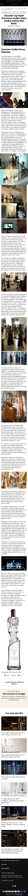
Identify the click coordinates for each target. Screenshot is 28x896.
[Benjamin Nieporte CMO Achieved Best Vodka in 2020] (14, 488)
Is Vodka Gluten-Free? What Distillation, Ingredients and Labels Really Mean (12, 801)
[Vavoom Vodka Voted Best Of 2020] (14, 161)
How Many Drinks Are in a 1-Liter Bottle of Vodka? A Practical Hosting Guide (13, 824)
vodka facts (15, 12)
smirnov (14, 11)
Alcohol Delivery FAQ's (10, 860)
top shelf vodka (21, 11)
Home (2, 8)
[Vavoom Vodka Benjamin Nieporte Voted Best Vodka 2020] (14, 422)
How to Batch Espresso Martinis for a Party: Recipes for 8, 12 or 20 (13, 734)
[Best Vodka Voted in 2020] (14, 364)
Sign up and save (8, 873)
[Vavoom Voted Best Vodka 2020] (14, 218)
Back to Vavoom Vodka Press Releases (15, 683)
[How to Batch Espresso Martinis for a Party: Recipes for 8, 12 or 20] (14, 723)
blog (9, 11)
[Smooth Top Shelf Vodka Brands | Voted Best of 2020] (14, 639)
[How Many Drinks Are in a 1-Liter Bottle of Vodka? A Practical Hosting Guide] (14, 813)
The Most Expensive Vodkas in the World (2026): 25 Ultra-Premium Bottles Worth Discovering (12, 851)
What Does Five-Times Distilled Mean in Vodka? (13, 778)
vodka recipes (23, 12)
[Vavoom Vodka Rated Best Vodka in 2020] (14, 351)
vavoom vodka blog (6, 12)
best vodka (4, 11)
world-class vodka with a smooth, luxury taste (12, 384)
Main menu (5, 868)
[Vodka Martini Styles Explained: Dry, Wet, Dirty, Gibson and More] (14, 745)
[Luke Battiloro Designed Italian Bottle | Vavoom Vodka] (14, 570)
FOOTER (4, 864)
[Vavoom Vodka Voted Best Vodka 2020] (14, 291)
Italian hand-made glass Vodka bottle (12, 62)
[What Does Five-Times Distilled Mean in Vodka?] (14, 767)
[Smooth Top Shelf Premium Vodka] (14, 100)
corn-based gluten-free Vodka (9, 60)
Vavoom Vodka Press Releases (9, 8)
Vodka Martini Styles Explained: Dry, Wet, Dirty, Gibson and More (13, 756)
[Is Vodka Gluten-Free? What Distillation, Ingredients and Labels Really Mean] (14, 789)
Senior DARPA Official (18, 894)
